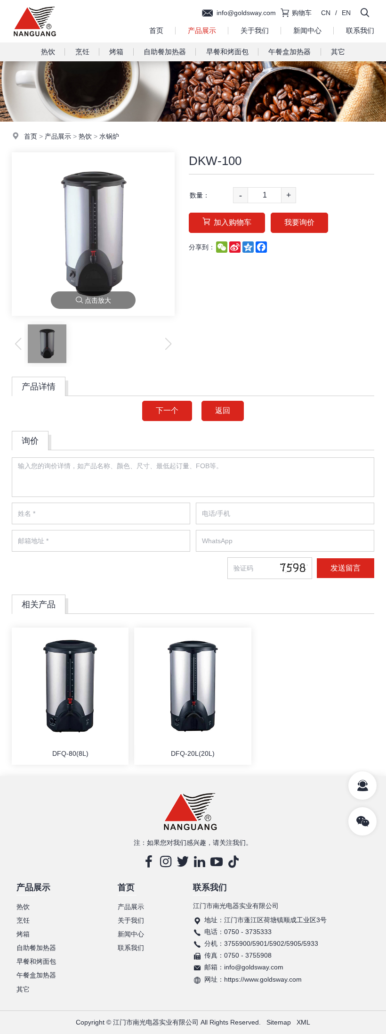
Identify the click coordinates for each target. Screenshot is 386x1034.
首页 (156, 30)
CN (325, 13)
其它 (338, 52)
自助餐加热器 (165, 52)
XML (303, 1022)
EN (346, 13)
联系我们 (131, 947)
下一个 (167, 410)
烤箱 (116, 52)
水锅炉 (109, 136)
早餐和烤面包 (227, 52)
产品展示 (202, 30)
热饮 (48, 52)
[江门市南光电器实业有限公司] (35, 40)
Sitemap (278, 1022)
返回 (222, 410)
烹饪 (82, 52)
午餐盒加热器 (289, 52)
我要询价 (299, 222)
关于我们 (255, 30)
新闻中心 (307, 30)
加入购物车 (232, 222)
